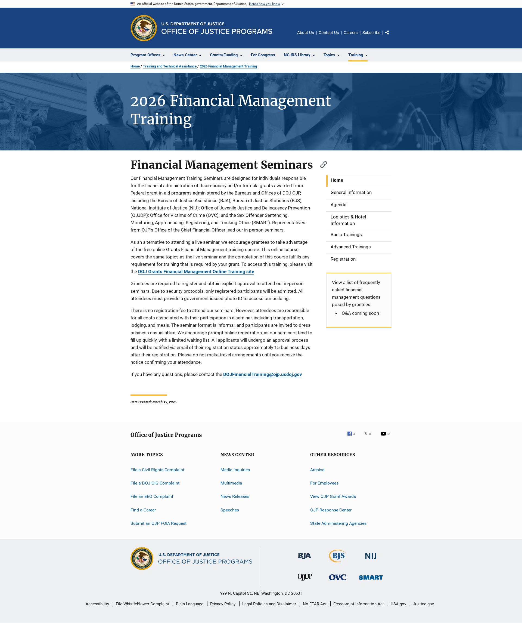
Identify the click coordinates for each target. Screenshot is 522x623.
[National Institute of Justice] (370, 560)
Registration (343, 259)
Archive (317, 469)
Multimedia (231, 483)
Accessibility (97, 604)
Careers (351, 32)
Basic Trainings (346, 234)
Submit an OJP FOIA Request (158, 523)
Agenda (338, 204)
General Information (351, 192)
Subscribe (371, 32)
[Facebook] (353, 437)
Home (135, 66)
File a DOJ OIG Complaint (154, 483)
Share (391, 36)
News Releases (234, 496)
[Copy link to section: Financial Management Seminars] (321, 163)
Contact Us (329, 32)
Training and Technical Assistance (170, 66)
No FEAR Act (315, 604)
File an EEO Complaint (151, 496)
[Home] (216, 28)
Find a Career (143, 510)
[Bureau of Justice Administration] (304, 560)
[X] (370, 437)
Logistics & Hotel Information (348, 220)
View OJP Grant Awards (333, 496)
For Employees (324, 483)
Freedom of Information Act (358, 604)
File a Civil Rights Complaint (157, 469)
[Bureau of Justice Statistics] (338, 563)
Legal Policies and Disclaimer (269, 604)
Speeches (229, 510)
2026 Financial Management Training (228, 66)
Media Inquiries (235, 469)
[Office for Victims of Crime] (337, 581)
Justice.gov (423, 604)
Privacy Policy (222, 604)
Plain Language (189, 604)
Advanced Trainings (351, 246)
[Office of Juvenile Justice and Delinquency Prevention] (305, 582)
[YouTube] (386, 437)
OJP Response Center (331, 510)
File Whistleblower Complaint (142, 604)
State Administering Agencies (338, 523)
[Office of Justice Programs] (143, 28)
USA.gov (398, 604)
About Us (305, 32)
